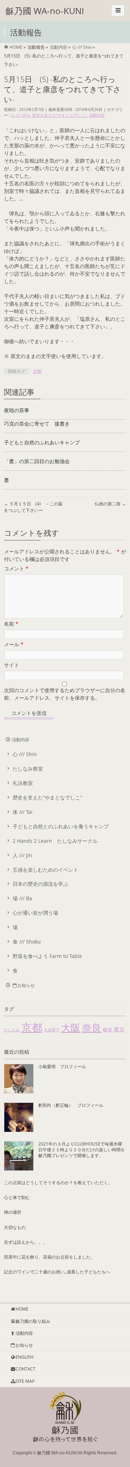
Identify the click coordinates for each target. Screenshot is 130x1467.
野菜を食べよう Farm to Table (47, 956)
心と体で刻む (17, 1197)
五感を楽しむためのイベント (45, 869)
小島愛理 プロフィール (62, 1066)
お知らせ (26, 985)
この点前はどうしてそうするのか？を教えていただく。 (58, 1182)
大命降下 (52, 1029)
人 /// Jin (22, 855)
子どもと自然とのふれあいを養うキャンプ (61, 826)
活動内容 (97, 115)
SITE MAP (25, 1381)
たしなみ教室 (28, 768)
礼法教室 (23, 783)
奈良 (91, 1027)
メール (13, 644)
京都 (37, 371)
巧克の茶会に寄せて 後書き (37, 423)
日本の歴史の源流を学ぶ (40, 883)
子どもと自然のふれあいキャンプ (42, 442)
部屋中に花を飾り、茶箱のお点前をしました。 (49, 1257)
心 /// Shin (20, 115)
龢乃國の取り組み (33, 1321)
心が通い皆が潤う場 (35, 912)
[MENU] (118, 10)
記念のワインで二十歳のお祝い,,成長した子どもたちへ (57, 1272)
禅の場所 (12, 1212)
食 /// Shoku (27, 941)
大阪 (71, 1027)
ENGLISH (25, 1357)
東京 (119, 1029)
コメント (16, 568)
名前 (11, 623)
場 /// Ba (22, 898)
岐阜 (107, 1029)
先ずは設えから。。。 (25, 1242)
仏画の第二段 (110, 504)
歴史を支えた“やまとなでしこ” (59, 115)
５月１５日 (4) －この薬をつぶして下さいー (33, 507)
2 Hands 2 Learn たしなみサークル (55, 840)
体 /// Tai (22, 811)
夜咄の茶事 (16, 410)
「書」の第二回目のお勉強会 (37, 461)
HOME (22, 1309)
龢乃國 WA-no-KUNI (44, 11)
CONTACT (25, 1369)
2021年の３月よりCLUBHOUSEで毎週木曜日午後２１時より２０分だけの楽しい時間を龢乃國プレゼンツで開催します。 (81, 1150)
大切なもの (15, 1227)
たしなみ (12, 1029)
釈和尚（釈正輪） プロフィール (70, 1105)
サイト (11, 664)
